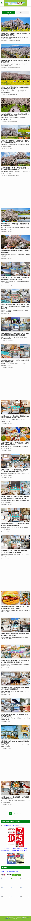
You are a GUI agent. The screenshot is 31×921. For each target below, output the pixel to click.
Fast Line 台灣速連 (22, 919)
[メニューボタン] (29, 3)
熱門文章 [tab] (22, 12)
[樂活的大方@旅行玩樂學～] (15, 3)
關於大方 (11, 919)
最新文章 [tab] (9, 12)
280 (20, 813)
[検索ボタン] (2, 3)
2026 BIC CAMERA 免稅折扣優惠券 (12, 825)
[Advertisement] (15, 192)
